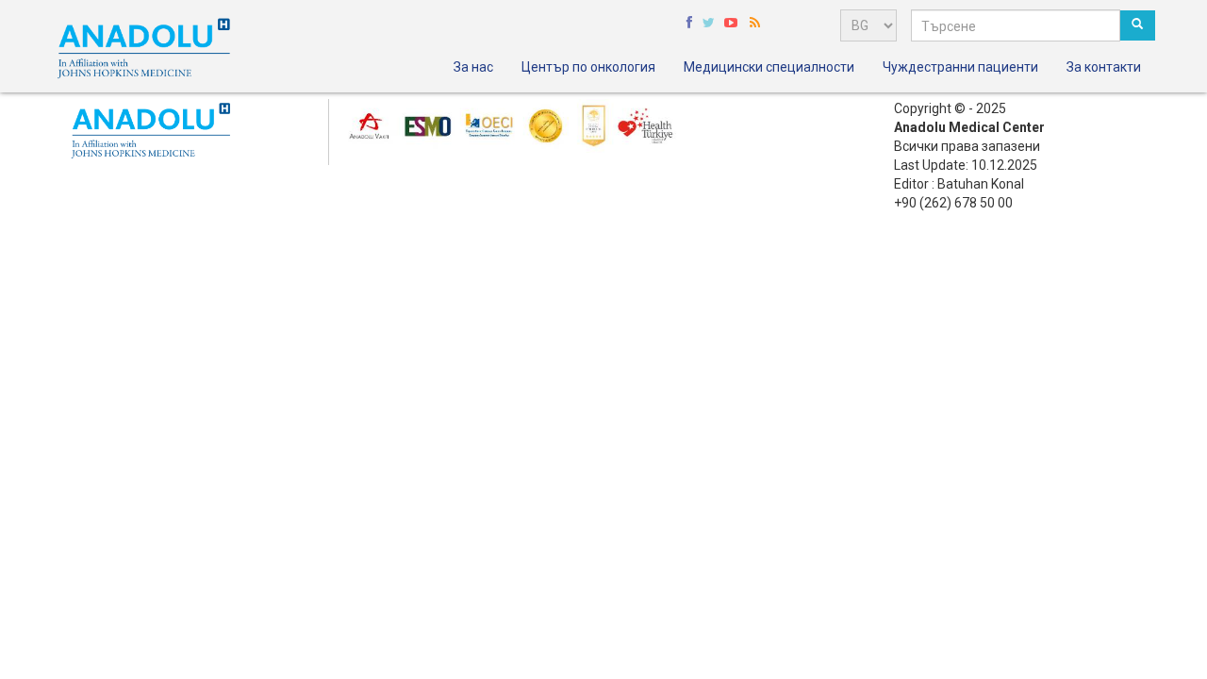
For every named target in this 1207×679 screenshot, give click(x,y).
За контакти (1103, 67)
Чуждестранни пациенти (960, 67)
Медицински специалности (769, 67)
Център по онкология (588, 67)
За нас (473, 67)
